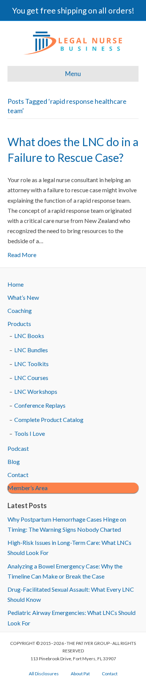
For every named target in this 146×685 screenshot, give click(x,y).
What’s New (23, 297)
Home (15, 284)
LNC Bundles (31, 349)
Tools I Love (29, 433)
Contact (17, 474)
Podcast (18, 448)
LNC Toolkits (31, 363)
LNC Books (29, 335)
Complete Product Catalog (48, 419)
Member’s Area (27, 487)
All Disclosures (44, 673)
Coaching (19, 310)
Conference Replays (40, 405)
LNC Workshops (35, 391)
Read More (21, 254)
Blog (13, 461)
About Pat (80, 673)
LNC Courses (31, 377)
